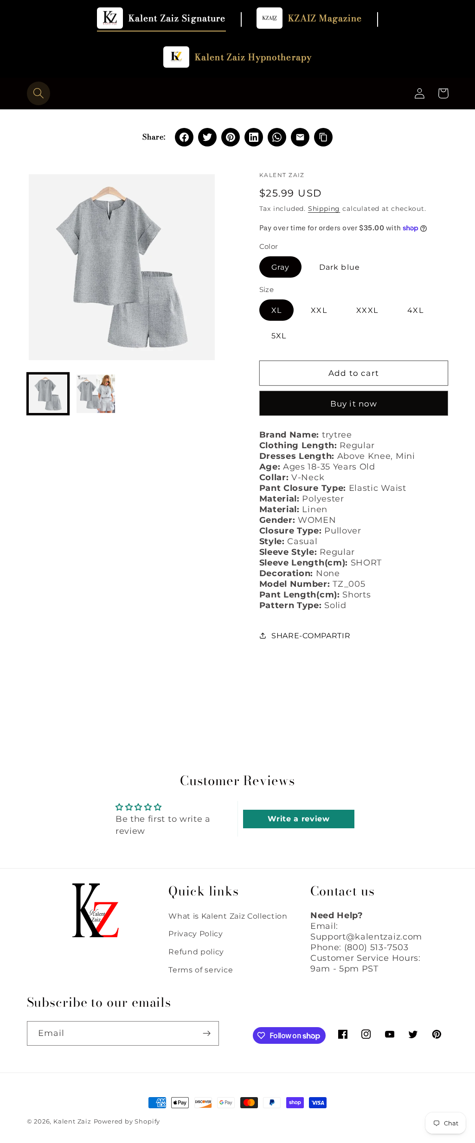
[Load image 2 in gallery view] (96, 394)
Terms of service (200, 969)
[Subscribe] (206, 1033)
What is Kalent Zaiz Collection (228, 916)
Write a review (299, 818)
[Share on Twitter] (207, 137)
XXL (319, 310)
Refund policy (196, 951)
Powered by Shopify (127, 1121)
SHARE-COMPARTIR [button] (310, 635)
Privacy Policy (195, 933)
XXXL (367, 310)
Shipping (324, 208)
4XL (415, 310)
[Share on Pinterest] (230, 137)
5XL (278, 335)
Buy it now (354, 403)
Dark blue (339, 267)
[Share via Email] (300, 137)
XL (276, 310)
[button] (39, 93)
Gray (280, 267)
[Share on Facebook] (184, 137)
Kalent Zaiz (72, 1121)
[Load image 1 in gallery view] (48, 394)
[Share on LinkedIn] (253, 137)
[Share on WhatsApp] (277, 137)
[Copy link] (323, 137)
